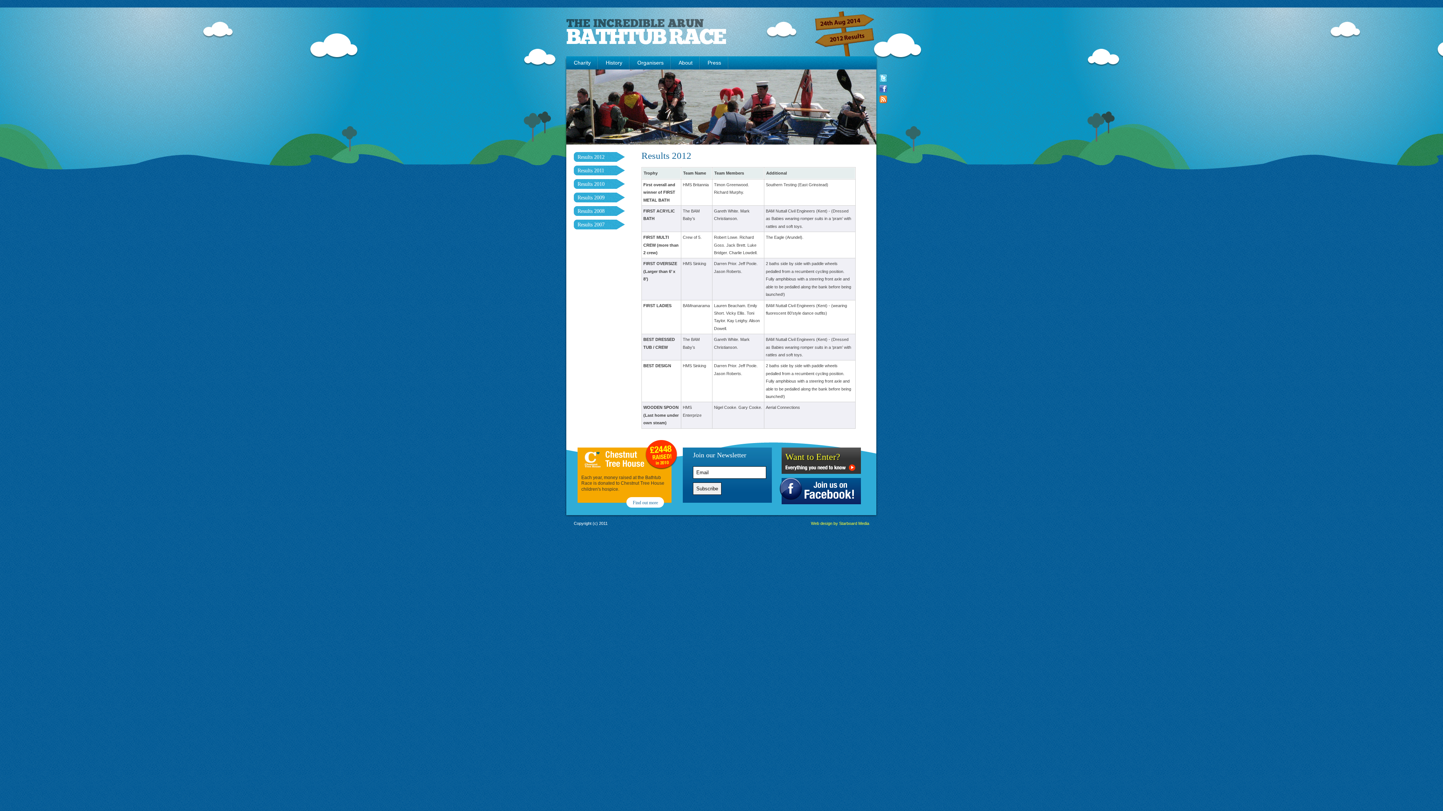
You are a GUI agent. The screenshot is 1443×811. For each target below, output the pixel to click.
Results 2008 (591, 211)
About (686, 63)
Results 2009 (591, 197)
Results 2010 (591, 184)
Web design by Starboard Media (840, 523)
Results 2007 (591, 225)
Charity (582, 63)
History (614, 63)
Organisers (650, 63)
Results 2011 (591, 170)
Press (714, 63)
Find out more (645, 502)
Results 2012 (591, 157)
